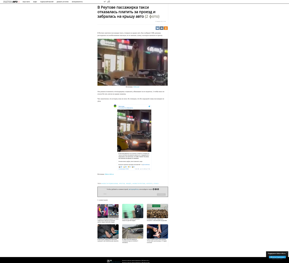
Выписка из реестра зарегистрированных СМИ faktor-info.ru (135, 260)
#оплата (149, 183)
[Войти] (108, 1)
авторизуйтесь (134, 189)
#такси (156, 183)
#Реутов (122, 183)
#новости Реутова (138, 183)
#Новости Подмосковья (109, 183)
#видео (128, 183)
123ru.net (136, 87)
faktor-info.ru (109, 174)
